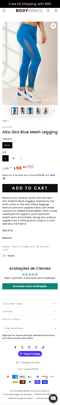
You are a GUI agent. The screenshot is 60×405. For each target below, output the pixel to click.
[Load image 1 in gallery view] (14, 110)
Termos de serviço (45, 398)
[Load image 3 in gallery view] (30, 110)
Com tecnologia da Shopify (17, 394)
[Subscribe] (56, 328)
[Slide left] (5, 111)
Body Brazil (24, 391)
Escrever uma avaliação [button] (30, 286)
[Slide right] (54, 111)
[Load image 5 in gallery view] (45, 110)
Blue (8, 146)
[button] (48, 10)
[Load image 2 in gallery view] (22, 110)
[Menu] (4, 10)
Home (4, 121)
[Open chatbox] (53, 398)
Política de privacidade (20, 398)
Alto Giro (7, 127)
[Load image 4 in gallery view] (37, 110)
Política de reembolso (46, 394)
